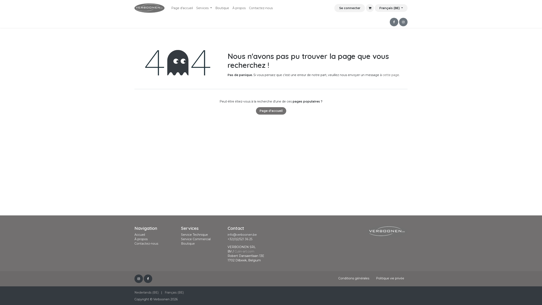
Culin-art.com (244, 251)
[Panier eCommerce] (370, 8)
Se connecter (349, 8)
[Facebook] (394, 22)
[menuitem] (182, 8)
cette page (391, 75)
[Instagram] (403, 22)
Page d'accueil (271, 111)
